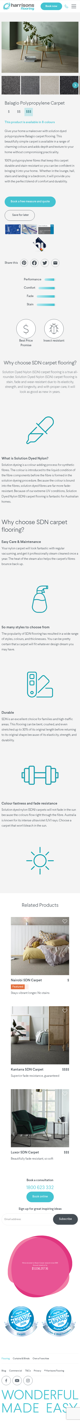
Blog (4, 1371)
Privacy (37, 1371)
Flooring (6, 1359)
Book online (40, 1196)
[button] (73, 6)
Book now (51, 6)
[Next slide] (75, 85)
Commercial (15, 1371)
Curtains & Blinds (21, 1359)
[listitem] (40, 47)
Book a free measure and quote (30, 201)
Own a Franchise (41, 1359)
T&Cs (28, 1371)
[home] (18, 6)
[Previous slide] (5, 85)
